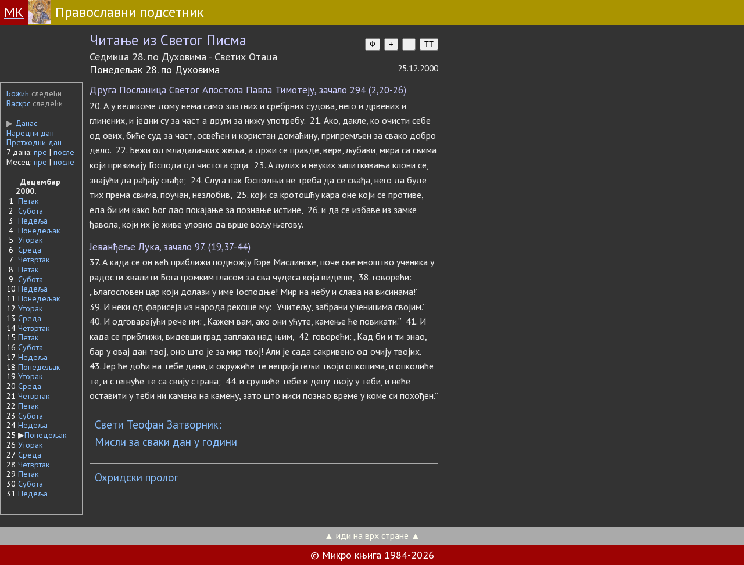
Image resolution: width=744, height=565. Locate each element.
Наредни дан (30, 133)
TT (429, 44)
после (63, 152)
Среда (29, 249)
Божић (17, 93)
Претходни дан (34, 142)
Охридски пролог (136, 477)
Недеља (33, 220)
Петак (28, 201)
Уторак (30, 240)
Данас (21, 123)
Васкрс (18, 103)
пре (40, 152)
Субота (30, 211)
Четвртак (33, 259)
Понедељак (39, 230)
